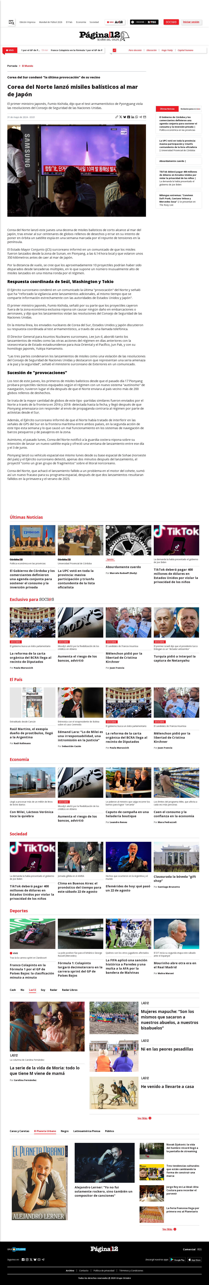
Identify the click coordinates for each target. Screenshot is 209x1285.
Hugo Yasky (167, 50)
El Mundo (27, 66)
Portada (12, 66)
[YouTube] (39, 1259)
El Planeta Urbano (45, 1131)
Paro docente (135, 50)
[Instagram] (27, 1259)
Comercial (189, 1249)
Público (109, 1131)
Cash (13, 990)
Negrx (65, 1131)
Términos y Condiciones (131, 1270)
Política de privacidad (103, 1270)
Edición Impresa (27, 22)
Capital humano (185, 50)
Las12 (32, 990)
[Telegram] (43, 1259)
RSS (199, 1249)
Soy (43, 990)
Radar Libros (69, 990)
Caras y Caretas (19, 1131)
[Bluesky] (35, 1259)
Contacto (83, 1270)
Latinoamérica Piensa (86, 1131)
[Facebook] (23, 1259)
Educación (152, 50)
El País (69, 22)
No (22, 990)
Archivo (70, 1270)
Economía (81, 22)
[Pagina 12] (104, 36)
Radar (53, 990)
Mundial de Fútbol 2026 (50, 22)
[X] (31, 1259)
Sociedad (94, 22)
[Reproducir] (132, 22)
